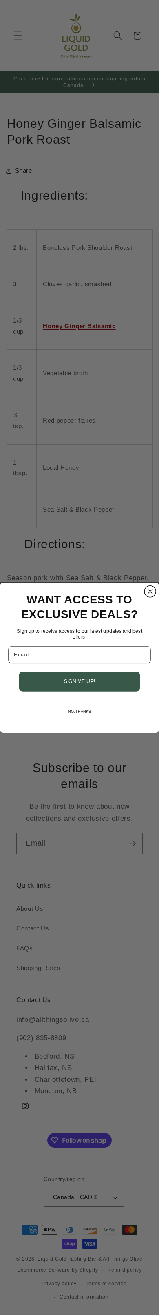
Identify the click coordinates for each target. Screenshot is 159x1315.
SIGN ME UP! (79, 681)
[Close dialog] (150, 591)
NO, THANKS (79, 711)
